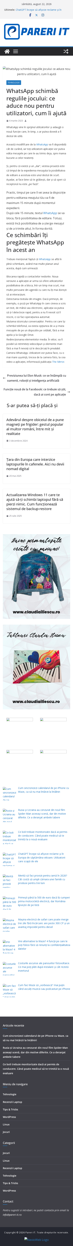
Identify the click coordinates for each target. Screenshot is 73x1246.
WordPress (9, 1117)
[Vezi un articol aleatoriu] (66, 51)
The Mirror (58, 361)
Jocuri (6, 1132)
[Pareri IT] (7, 51)
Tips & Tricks (10, 1109)
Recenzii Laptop (12, 1102)
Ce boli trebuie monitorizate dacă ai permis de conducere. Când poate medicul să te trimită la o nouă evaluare (36, 1069)
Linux (6, 1124)
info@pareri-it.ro (12, 1214)
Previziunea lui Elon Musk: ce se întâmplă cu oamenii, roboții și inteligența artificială (36, 378)
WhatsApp (42, 144)
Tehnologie (14, 82)
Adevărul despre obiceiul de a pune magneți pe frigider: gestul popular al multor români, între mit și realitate (35, 426)
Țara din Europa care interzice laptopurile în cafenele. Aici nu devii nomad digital (35, 464)
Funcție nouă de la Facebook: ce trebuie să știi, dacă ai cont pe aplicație (35, 391)
